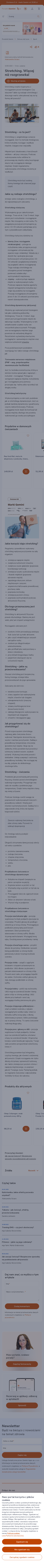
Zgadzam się (22, 1542)
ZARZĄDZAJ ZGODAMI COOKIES (22, 1557)
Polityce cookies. (13, 1533)
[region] (22, 1528)
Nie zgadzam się (21, 1549)
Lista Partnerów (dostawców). (13, 1536)
